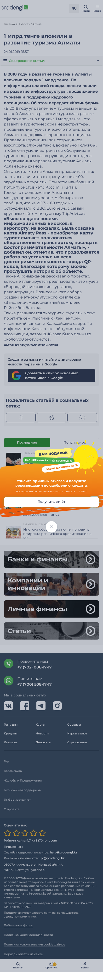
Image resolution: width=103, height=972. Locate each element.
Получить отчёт (51, 502)
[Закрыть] (51, 526)
